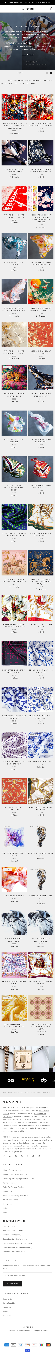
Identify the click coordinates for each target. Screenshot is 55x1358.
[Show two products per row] (51, 73)
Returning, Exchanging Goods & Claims (18, 1178)
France (5, 1311)
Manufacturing (9, 1226)
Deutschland (8, 1307)
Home (5, 1092)
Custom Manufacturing (12, 1235)
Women (21, 1092)
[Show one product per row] (47, 73)
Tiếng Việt (7, 1316)
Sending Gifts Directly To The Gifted (17, 1243)
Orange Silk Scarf (14, 896)
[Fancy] (39, 1156)
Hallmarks (7, 1208)
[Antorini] (28, 9)
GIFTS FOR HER (14, 83)
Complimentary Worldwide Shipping (17, 1247)
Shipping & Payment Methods (15, 1174)
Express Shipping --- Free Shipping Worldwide (27, 2)
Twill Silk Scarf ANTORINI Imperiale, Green (14, 488)
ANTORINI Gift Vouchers (13, 1230)
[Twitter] (10, 1156)
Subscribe (13, 1284)
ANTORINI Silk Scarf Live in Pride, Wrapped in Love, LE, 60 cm (14, 126)
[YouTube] (27, 1156)
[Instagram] (16, 1156)
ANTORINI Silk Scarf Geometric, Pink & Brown (41, 1027)
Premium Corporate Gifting (14, 1252)
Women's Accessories (33, 1092)
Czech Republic (9, 1303)
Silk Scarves (48, 1092)
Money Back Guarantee (12, 1170)
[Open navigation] (3, 9)
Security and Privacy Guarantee (15, 1195)
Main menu (13, 1092)
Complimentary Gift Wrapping (15, 1239)
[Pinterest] (22, 1156)
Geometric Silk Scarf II (41, 761)
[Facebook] (4, 1156)
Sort (21, 73)
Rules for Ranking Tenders (13, 1187)
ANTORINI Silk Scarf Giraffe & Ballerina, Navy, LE (41, 581)
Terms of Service (9, 1183)
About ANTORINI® (10, 1200)
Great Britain (8, 1299)
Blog (5, 1212)
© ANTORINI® (27, 1327)
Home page (7, 1204)
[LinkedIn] (33, 1156)
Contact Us (7, 1191)
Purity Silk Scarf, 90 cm (40, 853)
